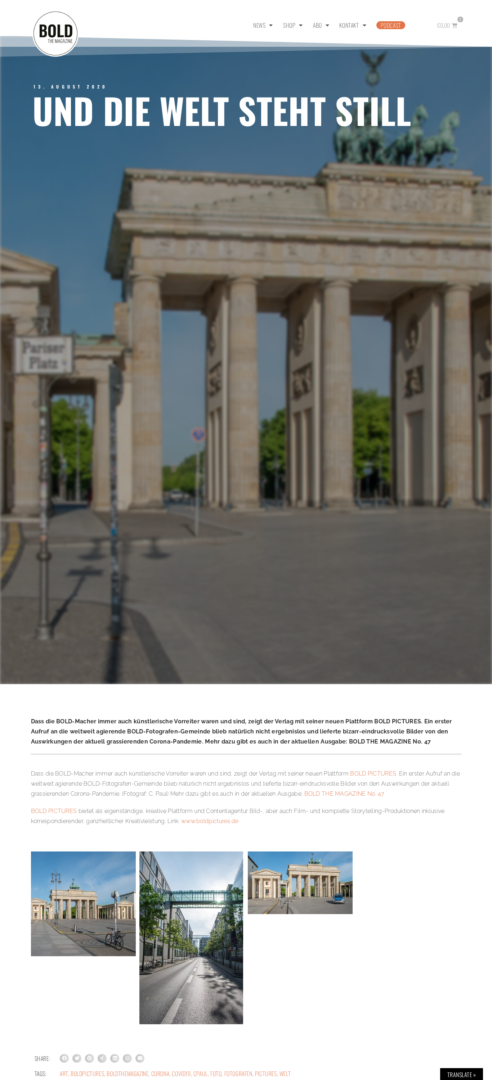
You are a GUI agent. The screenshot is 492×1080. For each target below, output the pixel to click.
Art (64, 1073)
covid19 (181, 1073)
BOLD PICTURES (373, 773)
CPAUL (200, 1073)
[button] (64, 1058)
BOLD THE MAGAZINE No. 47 (344, 793)
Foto (216, 1073)
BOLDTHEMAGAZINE (127, 1073)
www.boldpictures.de (210, 821)
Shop (289, 25)
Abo (317, 25)
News (259, 25)
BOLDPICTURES (87, 1073)
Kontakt (349, 25)
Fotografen (238, 1073)
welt (285, 1073)
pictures (266, 1073)
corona (160, 1073)
